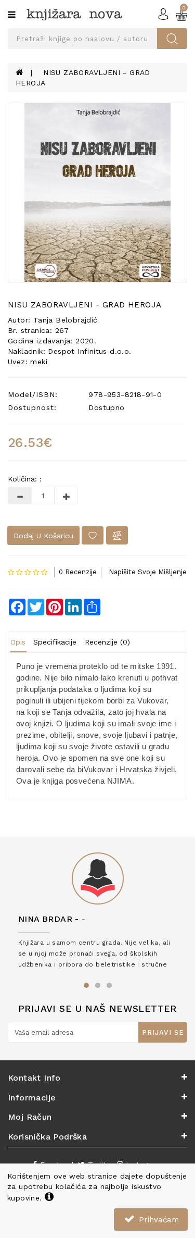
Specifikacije (54, 642)
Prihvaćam (157, 1219)
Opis (17, 642)
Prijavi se (163, 1032)
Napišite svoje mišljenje (148, 572)
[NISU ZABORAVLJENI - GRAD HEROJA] (97, 192)
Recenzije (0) (107, 642)
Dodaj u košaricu (43, 535)
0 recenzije (78, 572)
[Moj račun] (163, 13)
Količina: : (25, 479)
